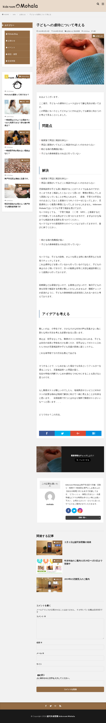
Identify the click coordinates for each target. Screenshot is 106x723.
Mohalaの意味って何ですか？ (17, 94)
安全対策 (77, 31)
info (14, 14)
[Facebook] (47, 433)
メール (40, 653)
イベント (11, 47)
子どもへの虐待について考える (40, 14)
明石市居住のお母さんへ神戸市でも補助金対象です (17, 205)
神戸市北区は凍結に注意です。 (17, 178)
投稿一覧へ (82, 517)
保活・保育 (12, 54)
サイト (39, 664)
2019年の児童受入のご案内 (77, 579)
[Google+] (78, 433)
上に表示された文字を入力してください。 (53, 678)
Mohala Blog (13, 34)
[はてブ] (93, 433)
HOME (6, 14)
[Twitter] (62, 433)
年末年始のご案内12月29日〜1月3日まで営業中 (83, 562)
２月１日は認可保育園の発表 (77, 542)
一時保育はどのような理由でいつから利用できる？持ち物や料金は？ (17, 122)
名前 (39, 642)
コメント (41, 616)
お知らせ (22, 14)
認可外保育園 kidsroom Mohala (61, 716)
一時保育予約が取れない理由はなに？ (17, 151)
